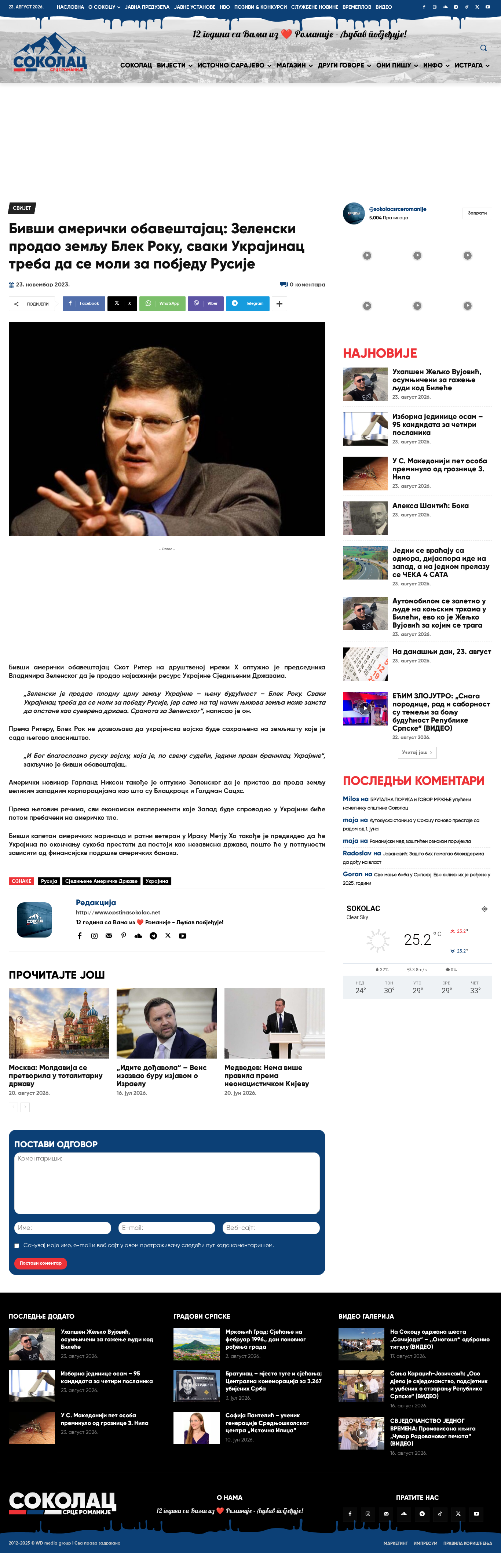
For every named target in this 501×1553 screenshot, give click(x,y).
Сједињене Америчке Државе (101, 881)
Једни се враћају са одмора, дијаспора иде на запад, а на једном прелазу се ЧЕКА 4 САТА (441, 562)
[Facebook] (424, 7)
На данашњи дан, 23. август (441, 651)
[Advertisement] (250, 138)
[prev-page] (13, 1107)
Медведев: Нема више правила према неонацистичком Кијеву (266, 1075)
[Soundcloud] (445, 7)
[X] (477, 7)
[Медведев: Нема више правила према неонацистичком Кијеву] (274, 1023)
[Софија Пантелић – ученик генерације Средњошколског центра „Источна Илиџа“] (196, 1428)
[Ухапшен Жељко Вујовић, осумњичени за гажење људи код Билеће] (365, 384)
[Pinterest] (123, 936)
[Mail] (109, 935)
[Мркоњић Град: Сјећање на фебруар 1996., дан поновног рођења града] (196, 1344)
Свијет (22, 208)
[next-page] (25, 1107)
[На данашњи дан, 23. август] (365, 664)
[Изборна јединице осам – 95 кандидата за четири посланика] (365, 429)
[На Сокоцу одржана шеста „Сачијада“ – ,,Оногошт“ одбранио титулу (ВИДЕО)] (362, 1344)
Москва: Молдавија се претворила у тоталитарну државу (56, 1075)
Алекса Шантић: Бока (430, 505)
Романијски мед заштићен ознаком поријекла (420, 841)
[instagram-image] (367, 254)
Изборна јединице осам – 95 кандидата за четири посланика (437, 424)
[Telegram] (455, 7)
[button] (483, 47)
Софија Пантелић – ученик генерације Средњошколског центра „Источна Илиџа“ (267, 1423)
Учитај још (415, 752)
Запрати (477, 213)
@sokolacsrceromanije (398, 209)
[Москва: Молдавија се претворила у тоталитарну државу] (59, 1023)
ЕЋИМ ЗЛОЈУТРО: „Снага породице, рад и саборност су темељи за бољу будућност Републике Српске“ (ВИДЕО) (441, 711)
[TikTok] (466, 7)
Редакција (96, 902)
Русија (49, 881)
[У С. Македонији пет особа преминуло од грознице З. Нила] (365, 473)
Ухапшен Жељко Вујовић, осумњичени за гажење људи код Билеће (437, 379)
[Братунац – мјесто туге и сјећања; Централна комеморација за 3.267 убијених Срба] (196, 1386)
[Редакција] (42, 920)
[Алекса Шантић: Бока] (365, 518)
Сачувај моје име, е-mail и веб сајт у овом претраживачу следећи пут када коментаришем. (148, 1246)
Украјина (157, 881)
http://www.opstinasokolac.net (118, 913)
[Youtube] (487, 7)
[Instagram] (434, 7)
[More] (279, 303)
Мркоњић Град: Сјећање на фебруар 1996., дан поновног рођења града (266, 1339)
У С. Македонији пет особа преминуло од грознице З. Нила (439, 468)
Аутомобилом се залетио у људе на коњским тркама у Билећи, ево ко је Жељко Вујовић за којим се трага (439, 612)
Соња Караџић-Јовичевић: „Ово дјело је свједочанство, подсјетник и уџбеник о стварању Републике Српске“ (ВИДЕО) (439, 1385)
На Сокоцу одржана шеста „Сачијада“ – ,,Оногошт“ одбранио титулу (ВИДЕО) (440, 1339)
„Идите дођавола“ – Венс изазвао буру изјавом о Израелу (162, 1075)
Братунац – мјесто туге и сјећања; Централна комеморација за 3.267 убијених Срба (274, 1381)
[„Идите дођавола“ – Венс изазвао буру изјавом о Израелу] (167, 1023)
